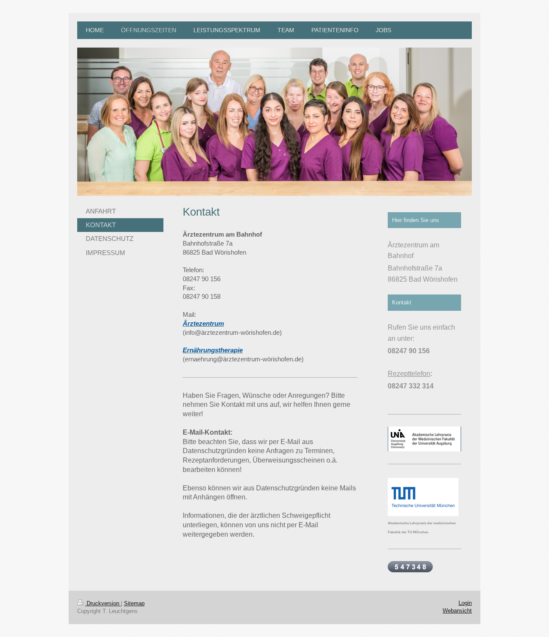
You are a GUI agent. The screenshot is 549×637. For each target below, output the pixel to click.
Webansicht (457, 610)
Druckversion (103, 603)
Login (465, 603)
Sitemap (134, 603)
